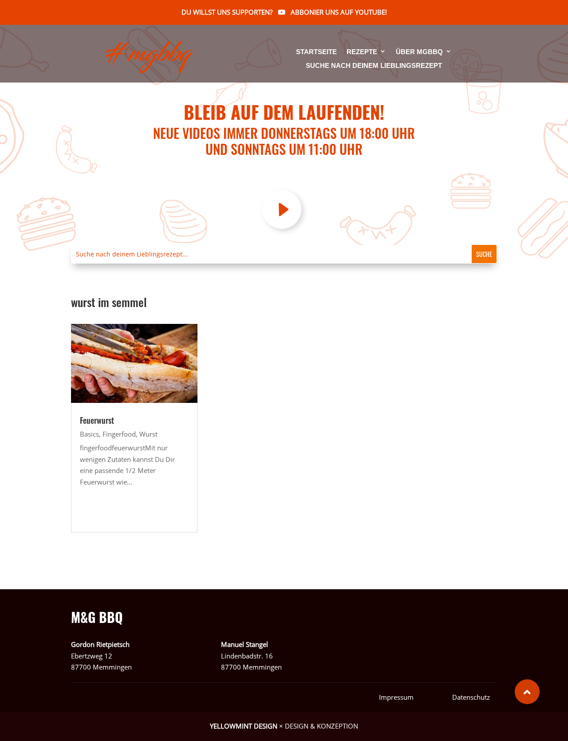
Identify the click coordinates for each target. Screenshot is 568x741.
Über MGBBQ (419, 52)
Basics (89, 434)
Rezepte (362, 52)
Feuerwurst (97, 420)
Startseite (316, 52)
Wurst (148, 434)
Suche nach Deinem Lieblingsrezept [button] (374, 65)
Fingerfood (119, 434)
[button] (527, 691)
